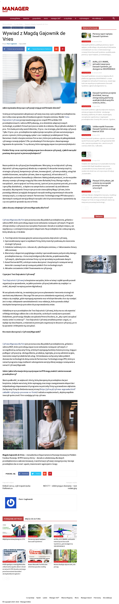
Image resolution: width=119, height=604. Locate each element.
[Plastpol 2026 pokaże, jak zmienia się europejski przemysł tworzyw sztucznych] (86, 182)
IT (75, 18)
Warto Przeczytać (29, 27)
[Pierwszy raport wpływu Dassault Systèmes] (39, 530)
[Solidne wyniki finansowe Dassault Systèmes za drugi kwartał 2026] (86, 128)
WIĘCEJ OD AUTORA (33, 519)
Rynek (38, 598)
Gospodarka (37, 18)
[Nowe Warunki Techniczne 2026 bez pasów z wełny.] (39, 555)
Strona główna (7, 24)
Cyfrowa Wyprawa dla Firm (14, 220)
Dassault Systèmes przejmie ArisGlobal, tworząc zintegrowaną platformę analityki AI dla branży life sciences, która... (104, 98)
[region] (99, 264)
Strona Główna (15, 18)
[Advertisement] (74, 9)
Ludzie (45, 598)
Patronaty (97, 598)
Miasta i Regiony (67, 598)
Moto (46, 18)
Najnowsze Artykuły (17, 27)
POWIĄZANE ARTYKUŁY (13, 519)
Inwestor (26, 18)
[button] (113, 18)
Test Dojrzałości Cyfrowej (13, 280)
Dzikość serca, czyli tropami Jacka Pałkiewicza (16, 487)
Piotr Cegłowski (12, 44)
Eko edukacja (96, 18)
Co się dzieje (68, 18)
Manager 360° (56, 18)
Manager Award (86, 598)
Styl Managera (84, 18)
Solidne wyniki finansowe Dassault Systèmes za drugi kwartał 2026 (104, 129)
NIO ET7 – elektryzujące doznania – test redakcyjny (60, 487)
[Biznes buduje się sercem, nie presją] (65, 555)
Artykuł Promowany (9, 536)
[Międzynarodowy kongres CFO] (14, 530)
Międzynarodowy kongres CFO (14, 539)
